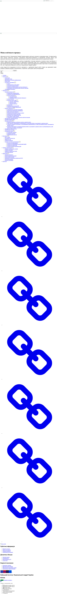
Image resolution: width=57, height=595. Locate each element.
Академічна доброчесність (11, 128)
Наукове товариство (14, 101)
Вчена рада (7, 81)
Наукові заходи (10, 99)
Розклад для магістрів (12, 145)
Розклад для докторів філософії (14, 146)
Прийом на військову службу (11, 148)
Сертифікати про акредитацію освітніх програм (17, 88)
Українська (47, 0)
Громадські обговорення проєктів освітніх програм (18, 117)
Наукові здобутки (13, 103)
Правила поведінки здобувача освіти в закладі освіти (19, 122)
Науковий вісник (13, 96)
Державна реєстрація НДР (13, 106)
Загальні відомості (9, 154)
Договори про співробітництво (14, 115)
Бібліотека (5, 153)
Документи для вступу (10, 138)
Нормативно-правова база (13, 93)
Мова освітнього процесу (12, 111)
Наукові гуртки (12, 102)
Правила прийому (9, 140)
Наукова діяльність (9, 91)
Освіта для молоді (9, 152)
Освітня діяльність (9, 108)
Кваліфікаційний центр (10, 119)
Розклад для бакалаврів (12, 143)
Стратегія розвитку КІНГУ (13, 85)
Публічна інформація (7, 147)
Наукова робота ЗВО (11, 100)
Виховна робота (8, 120)
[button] (28, 32)
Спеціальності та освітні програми (14, 109)
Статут (8, 83)
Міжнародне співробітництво (11, 118)
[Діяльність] (30, 325)
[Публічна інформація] (30, 433)
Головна (4, 75)
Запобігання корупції (9, 129)
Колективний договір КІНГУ (13, 84)
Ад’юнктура (9, 104)
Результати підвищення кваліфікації (15, 110)
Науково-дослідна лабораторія (14, 107)
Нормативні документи (10, 89)
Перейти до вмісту (8, 580)
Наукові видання (10, 95)
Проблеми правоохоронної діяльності (17, 97)
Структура (7, 77)
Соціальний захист (9, 131)
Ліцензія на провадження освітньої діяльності (17, 87)
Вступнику (5, 136)
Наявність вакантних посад (11, 151)
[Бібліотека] (30, 487)
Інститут (4, 76)
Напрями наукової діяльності (13, 94)
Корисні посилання (9, 160)
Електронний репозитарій (10, 155)
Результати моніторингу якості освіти (15, 112)
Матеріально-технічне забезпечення (13, 80)
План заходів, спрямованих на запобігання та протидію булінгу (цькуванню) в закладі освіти (27, 123)
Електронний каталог (9, 157)
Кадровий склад (8, 78)
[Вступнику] (30, 379)
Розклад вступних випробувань (12, 141)
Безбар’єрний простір (12, 134)
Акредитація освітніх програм (13, 114)
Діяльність (5, 90)
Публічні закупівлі (9, 150)
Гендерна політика (11, 133)
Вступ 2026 (7, 137)
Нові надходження (9, 159)
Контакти (5, 161)
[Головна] (30, 216)
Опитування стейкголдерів (13, 116)
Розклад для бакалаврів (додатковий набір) (16, 144)
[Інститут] (30, 270)
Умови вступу (8, 139)
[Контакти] (30, 541)
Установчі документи (9, 82)
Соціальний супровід (11, 132)
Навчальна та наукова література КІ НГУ (14, 158)
